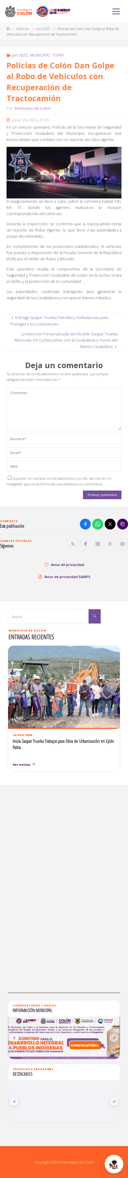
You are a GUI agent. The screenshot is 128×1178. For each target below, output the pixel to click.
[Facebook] (85, 543)
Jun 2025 (43, 28)
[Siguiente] (114, 1038)
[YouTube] (122, 543)
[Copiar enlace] (122, 524)
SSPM (58, 55)
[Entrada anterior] (16, 687)
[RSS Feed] (72, 543)
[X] (110, 543)
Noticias (22, 28)
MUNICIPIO (40, 55)
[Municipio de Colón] (37, 11)
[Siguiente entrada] (112, 687)
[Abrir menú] (116, 11)
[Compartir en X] (110, 524)
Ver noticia (21, 764)
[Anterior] (14, 1038)
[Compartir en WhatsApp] (97, 524)
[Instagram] (97, 543)
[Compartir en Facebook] (85, 524)
